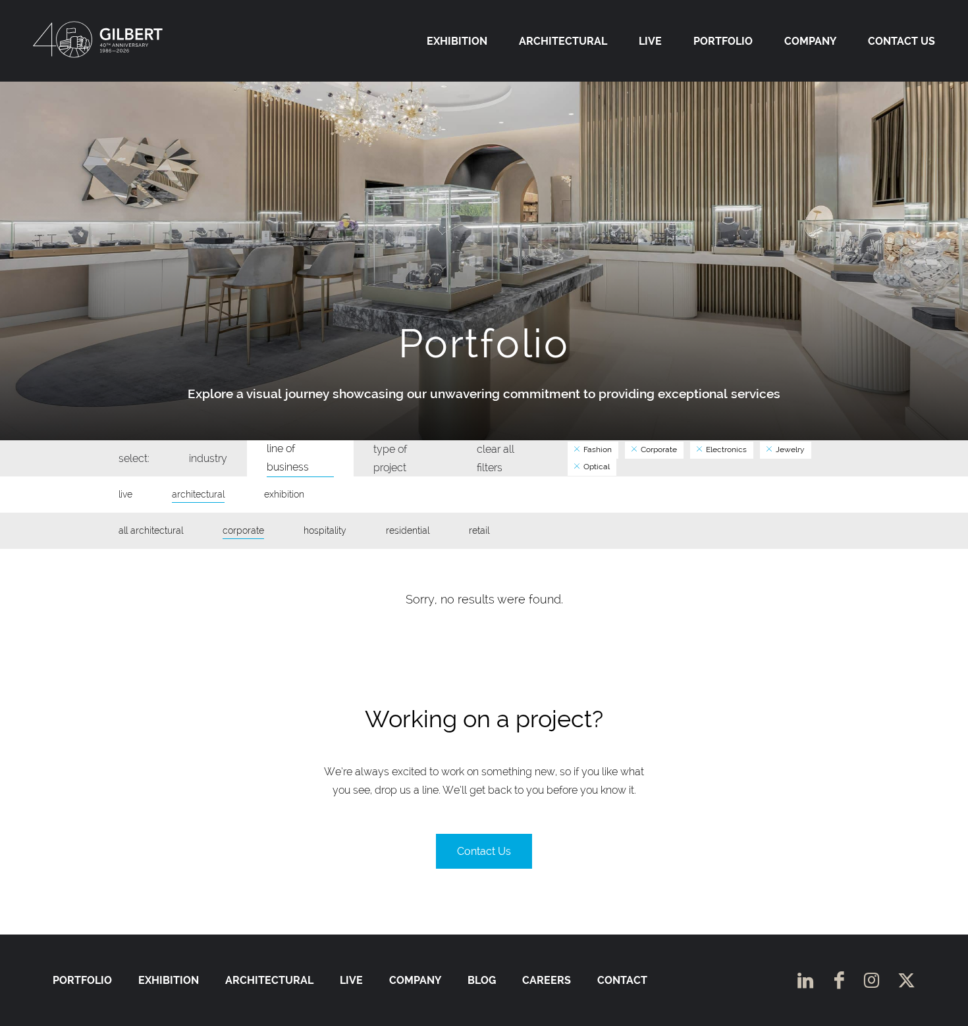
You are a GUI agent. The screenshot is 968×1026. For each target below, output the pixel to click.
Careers (546, 980)
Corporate (658, 449)
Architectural (563, 41)
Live (650, 41)
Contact (622, 980)
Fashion (596, 449)
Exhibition (457, 41)
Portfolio (723, 41)
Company (810, 41)
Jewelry (789, 449)
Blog (482, 980)
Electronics (725, 449)
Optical (595, 466)
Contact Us (901, 41)
